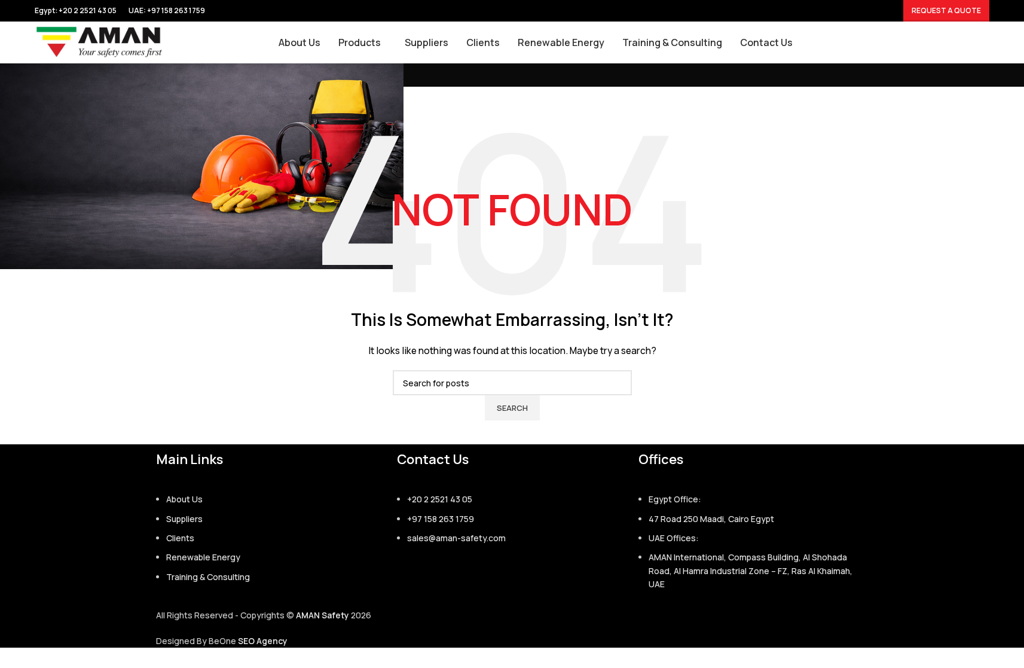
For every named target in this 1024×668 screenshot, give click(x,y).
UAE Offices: (674, 538)
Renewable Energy (203, 557)
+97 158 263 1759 (176, 10)
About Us (184, 499)
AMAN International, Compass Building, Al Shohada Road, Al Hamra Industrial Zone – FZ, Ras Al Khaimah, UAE (750, 570)
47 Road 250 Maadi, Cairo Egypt (711, 518)
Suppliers (184, 518)
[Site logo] (99, 41)
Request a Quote (946, 10)
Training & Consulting (208, 576)
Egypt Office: (675, 499)
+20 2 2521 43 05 (439, 499)
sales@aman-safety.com (456, 538)
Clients (180, 538)
